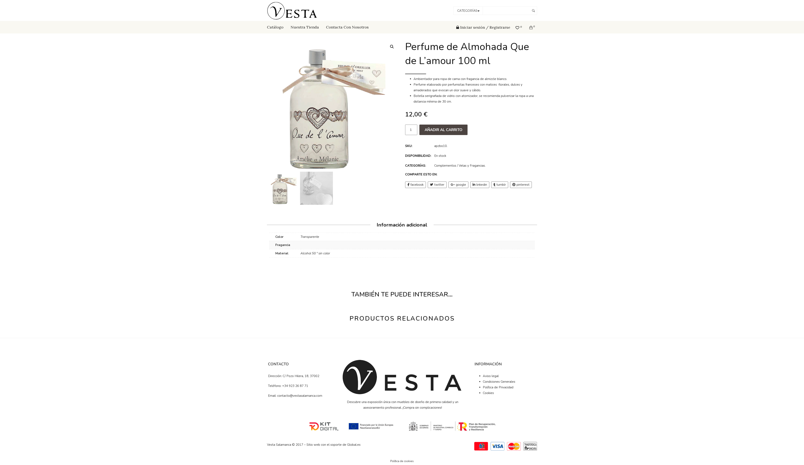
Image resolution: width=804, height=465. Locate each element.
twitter (439, 185)
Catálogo (275, 27)
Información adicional (402, 225)
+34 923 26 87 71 (295, 386)
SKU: (408, 146)
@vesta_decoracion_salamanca (301, 410)
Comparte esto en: (421, 174)
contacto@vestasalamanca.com (299, 396)
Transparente (309, 237)
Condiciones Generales (499, 382)
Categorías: (415, 166)
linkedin (481, 185)
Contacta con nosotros (347, 27)
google (461, 185)
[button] (392, 46)
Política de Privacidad (498, 387)
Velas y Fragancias (472, 166)
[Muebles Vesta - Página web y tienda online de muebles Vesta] (292, 10)
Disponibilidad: (418, 156)
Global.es (354, 445)
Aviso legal (491, 376)
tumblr (501, 185)
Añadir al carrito (443, 129)
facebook (417, 185)
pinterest (523, 185)
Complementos (445, 166)
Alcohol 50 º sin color (315, 253)
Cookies (488, 393)
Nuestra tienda (305, 27)
